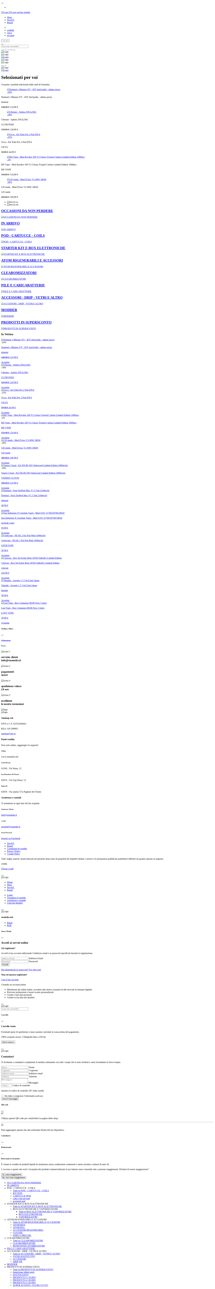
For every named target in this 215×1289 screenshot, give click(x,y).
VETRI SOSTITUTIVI (24, 1256)
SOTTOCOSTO (21, 1275)
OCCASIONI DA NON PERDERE (24, 1182)
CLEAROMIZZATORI (24, 1243)
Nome (32, 1067)
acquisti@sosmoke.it (10, 826)
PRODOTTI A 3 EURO (24, 1280)
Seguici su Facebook (10, 838)
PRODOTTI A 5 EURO (24, 1282)
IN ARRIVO (13, 1185)
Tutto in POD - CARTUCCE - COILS (31, 1190)
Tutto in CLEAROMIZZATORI (28, 1240)
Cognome (33, 1070)
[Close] (2, 3)
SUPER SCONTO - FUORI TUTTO (30, 1285)
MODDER (12, 1264)
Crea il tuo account (10, 979)
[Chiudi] (2, 635)
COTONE (18, 1232)
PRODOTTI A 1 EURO (24, 1277)
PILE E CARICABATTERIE (21, 1248)
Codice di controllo (21, 1085)
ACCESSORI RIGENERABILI (28, 1230)
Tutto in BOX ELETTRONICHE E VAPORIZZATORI (45, 1211)
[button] (8, 1042)
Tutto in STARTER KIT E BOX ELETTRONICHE (37, 1206)
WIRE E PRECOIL (22, 1235)
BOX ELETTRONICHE (30, 1214)
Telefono (33, 1076)
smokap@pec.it (8, 733)
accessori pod (19, 1201)
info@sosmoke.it (9, 815)
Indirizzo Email (36, 958)
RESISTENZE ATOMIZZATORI (29, 1246)
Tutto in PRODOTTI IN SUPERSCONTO (33, 1269)
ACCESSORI (19, 1259)
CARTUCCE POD (22, 1196)
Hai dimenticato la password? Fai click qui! (21, 969)
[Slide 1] (5, 65)
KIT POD (17, 1193)
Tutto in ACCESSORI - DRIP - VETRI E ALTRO (36, 1253)
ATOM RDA (19, 1225)
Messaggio (33, 1082)
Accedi (5, 964)
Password (33, 961)
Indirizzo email (36, 1073)
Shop (9, 17)
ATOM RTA (19, 1227)
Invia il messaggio (10, 1099)
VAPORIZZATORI (28, 1217)
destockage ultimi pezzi (23, 1272)
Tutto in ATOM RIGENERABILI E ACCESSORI (36, 1222)
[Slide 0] (2, 65)
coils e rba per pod (21, 1198)
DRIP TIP (17, 1261)
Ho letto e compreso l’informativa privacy (24, 1096)
